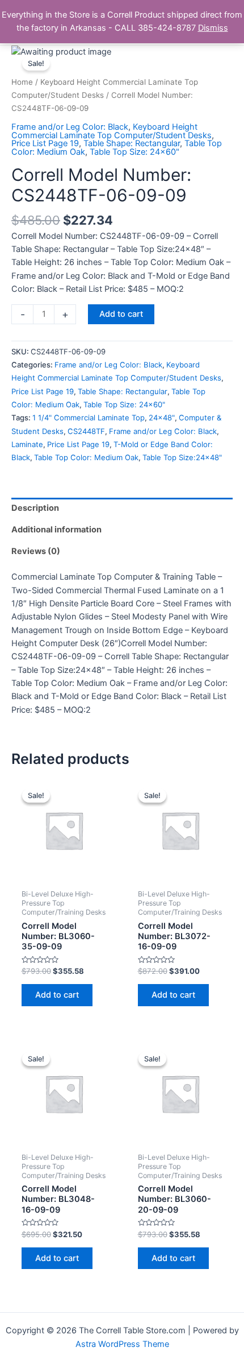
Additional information (56, 529)
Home (22, 81)
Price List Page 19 (45, 143)
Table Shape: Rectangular (131, 143)
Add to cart (121, 314)
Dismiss (213, 28)
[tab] (122, 508)
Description (35, 508)
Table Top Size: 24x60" (134, 152)
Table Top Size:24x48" (182, 457)
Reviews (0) (35, 551)
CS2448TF (86, 431)
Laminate (27, 444)
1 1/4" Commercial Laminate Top (88, 417)
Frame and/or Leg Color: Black (69, 127)
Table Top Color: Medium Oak (86, 457)
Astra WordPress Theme (122, 1344)
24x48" (162, 417)
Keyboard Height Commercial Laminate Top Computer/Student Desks (111, 131)
